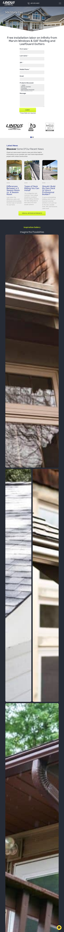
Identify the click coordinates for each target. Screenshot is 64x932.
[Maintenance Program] (32, 90)
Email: (22, 76)
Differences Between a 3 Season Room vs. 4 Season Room (13, 190)
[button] (59, 927)
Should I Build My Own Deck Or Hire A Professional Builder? (48, 190)
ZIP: (21, 62)
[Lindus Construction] (6, 3)
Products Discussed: (27, 83)
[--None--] (32, 85)
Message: (23, 93)
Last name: (24, 55)
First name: (24, 49)
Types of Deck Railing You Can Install (31, 188)
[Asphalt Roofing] (32, 87)
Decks (8, 182)
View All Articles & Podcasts (32, 213)
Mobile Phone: (25, 69)
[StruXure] (32, 88)
